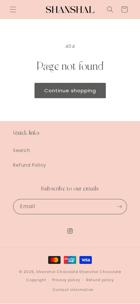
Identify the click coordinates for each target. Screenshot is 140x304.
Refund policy (100, 279)
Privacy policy (66, 279)
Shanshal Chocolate (57, 271)
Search (21, 150)
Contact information (73, 289)
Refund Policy (29, 165)
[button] (13, 9)
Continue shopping (70, 90)
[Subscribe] (119, 206)
